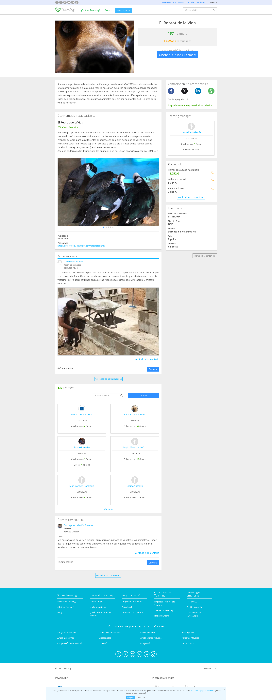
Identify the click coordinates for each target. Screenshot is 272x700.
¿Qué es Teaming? (90, 10)
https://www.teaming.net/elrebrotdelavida (190, 105)
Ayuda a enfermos (65, 637)
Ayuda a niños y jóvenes (151, 637)
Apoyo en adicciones (66, 632)
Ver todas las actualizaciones (108, 379)
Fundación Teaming (66, 601)
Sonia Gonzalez (82, 447)
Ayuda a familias (147, 632)
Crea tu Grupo (96, 601)
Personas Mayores (190, 637)
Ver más (108, 509)
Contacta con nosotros (132, 612)
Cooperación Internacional (69, 643)
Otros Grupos (188, 643)
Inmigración (145, 643)
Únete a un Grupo (98, 607)
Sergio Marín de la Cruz (134, 447)
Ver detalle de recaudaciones (191, 197)
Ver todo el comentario (147, 359)
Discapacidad (105, 637)
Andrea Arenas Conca (82, 414)
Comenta (153, 369)
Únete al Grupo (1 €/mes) (177, 55)
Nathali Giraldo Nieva (135, 414)
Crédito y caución (194, 607)
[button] (103, 227)
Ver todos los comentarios (108, 575)
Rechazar (141, 697)
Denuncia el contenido (204, 255)
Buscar (144, 395)
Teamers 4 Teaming (163, 610)
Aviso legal (127, 607)
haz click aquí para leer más (202, 690)
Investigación (188, 632)
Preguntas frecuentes (132, 601)
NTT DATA (192, 601)
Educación (103, 643)
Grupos (108, 10)
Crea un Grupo (123, 10)
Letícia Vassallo (135, 486)
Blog (59, 612)
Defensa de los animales (110, 632)
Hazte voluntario (161, 615)
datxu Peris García (73, 261)
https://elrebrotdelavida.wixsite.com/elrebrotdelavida (81, 245)
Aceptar (130, 697)
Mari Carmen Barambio (81, 486)
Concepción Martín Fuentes (78, 525)
